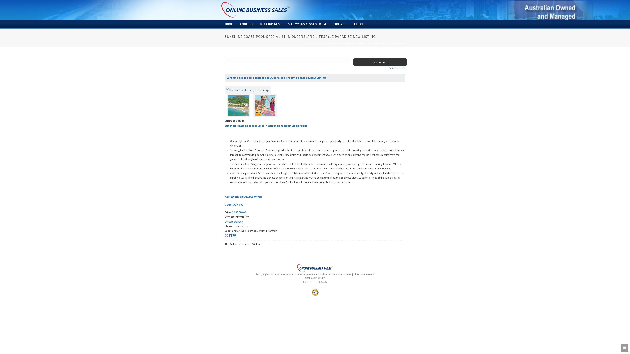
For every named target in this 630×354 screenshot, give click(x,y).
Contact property (234, 221)
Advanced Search (397, 68)
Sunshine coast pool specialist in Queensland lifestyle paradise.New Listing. (276, 77)
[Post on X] (226, 235)
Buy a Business (270, 24)
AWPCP (317, 43)
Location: (230, 230)
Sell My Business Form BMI (307, 24)
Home (229, 24)
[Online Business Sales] (255, 10)
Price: (228, 212)
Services (359, 24)
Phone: (229, 226)
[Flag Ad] (234, 235)
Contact (339, 24)
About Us (246, 24)
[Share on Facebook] (230, 235)
